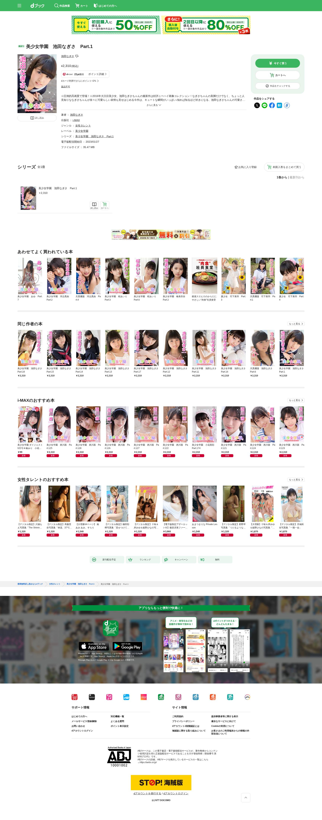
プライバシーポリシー (183, 721)
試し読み (39, 118)
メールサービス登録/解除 (84, 721)
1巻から (282, 177)
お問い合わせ (78, 726)
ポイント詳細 (96, 74)
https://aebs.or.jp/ (148, 762)
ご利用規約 (177, 716)
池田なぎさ (67, 56)
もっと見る (294, 323)
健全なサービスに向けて (223, 721)
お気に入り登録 (247, 167)
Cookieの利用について (222, 726)
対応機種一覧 (117, 716)
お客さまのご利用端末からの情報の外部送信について (230, 732)
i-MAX (76, 120)
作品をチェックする (280, 86)
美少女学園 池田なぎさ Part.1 (58, 188)
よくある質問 (117, 721)
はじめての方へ (79, 716)
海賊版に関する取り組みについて (189, 730)
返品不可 (65, 86)
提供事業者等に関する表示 (224, 716)
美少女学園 (81, 130)
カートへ (280, 75)
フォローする (77, 56)
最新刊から (297, 177)
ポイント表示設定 (120, 726)
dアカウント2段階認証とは (185, 726)
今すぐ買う (280, 63)
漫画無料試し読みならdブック (30, 584)
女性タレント (83, 125)
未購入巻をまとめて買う (287, 167)
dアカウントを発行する (147, 793)
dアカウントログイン (82, 730)
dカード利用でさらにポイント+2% (78, 81)
